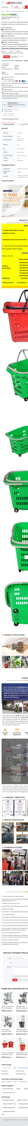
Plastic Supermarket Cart (9, 1092)
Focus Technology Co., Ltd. (19, 1119)
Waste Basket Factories (8, 1100)
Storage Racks (5, 1074)
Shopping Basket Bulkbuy (9, 1111)
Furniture (8, 11)
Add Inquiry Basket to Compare (10, 119)
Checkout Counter (20, 1071)
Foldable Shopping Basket (9, 1107)
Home (3, 11)
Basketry (18, 1088)
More (3, 1114)
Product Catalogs (23, 1068)
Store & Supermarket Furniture (17, 11)
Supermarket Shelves (21, 1074)
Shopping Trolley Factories (9, 1104)
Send (15, 980)
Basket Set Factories (22, 1100)
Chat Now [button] (20, 56)
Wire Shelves (5, 1071)
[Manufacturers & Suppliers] (14, 2)
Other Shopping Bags (8, 1088)
